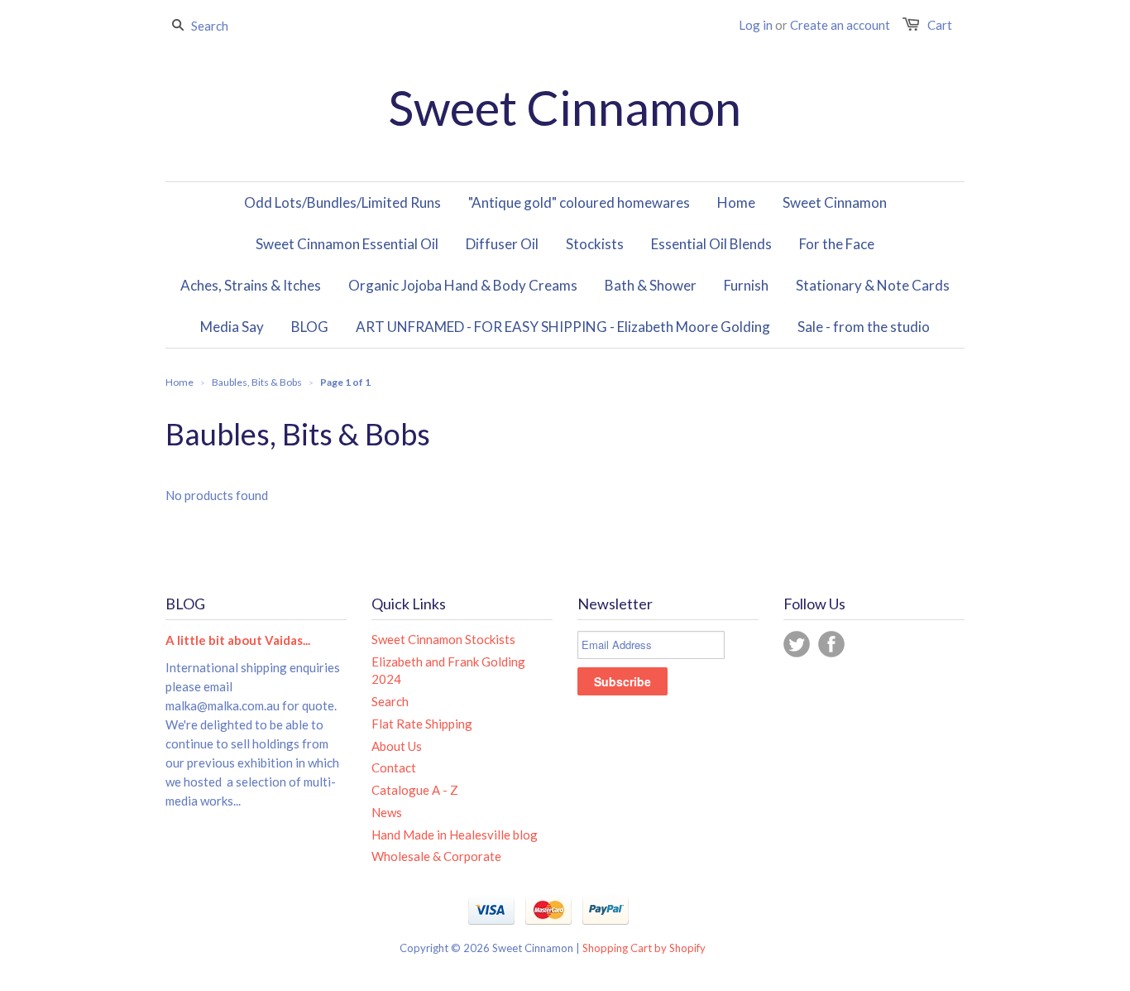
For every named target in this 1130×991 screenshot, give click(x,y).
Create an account (840, 24)
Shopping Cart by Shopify (644, 948)
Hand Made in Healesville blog (454, 834)
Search (390, 701)
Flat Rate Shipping (421, 723)
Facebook (831, 644)
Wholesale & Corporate (436, 856)
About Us (396, 745)
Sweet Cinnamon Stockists (443, 639)
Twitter (796, 644)
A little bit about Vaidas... (237, 640)
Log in (756, 24)
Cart (939, 24)
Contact (393, 767)
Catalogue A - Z (414, 789)
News (386, 812)
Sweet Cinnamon (565, 108)
